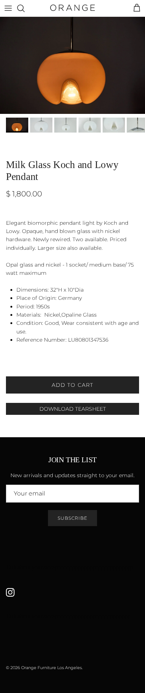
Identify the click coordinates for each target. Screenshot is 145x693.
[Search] (24, 8)
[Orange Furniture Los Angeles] (72, 8)
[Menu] (8, 8)
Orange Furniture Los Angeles (51, 667)
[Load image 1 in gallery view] (72, 65)
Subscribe (72, 518)
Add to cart (72, 385)
